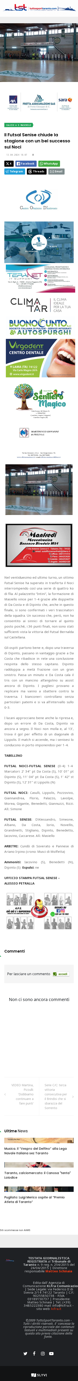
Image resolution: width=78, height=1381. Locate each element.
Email (58, 171)
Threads (38, 171)
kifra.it (56, 1308)
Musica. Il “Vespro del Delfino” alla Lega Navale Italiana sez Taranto (35, 1150)
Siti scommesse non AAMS (15, 1230)
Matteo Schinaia (59, 1271)
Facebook (27, 163)
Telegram (16, 171)
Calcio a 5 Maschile (18, 125)
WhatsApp (51, 163)
